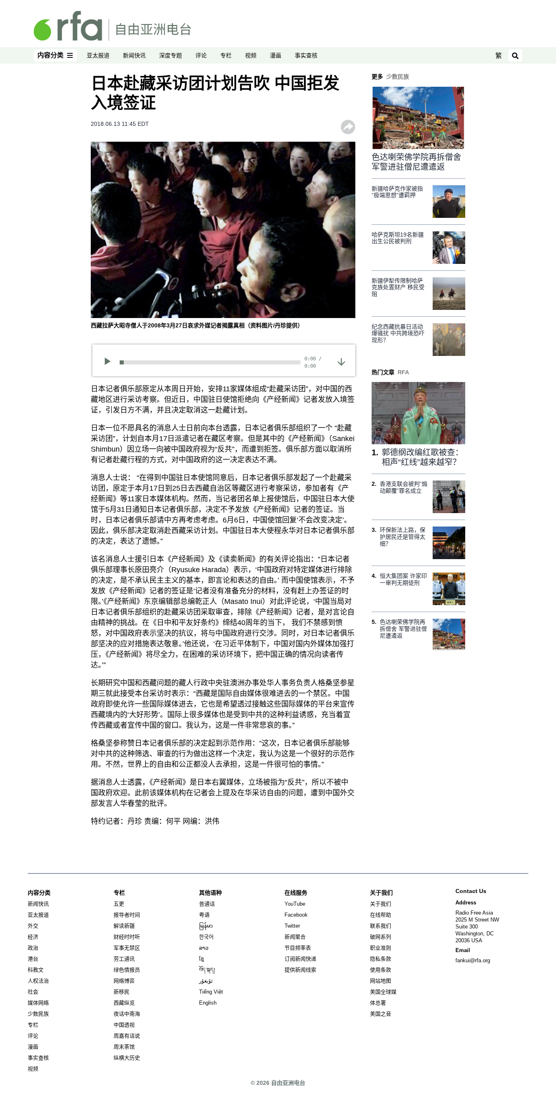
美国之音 (380, 1014)
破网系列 (380, 937)
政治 (33, 948)
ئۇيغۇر (206, 981)
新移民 (121, 992)
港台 (33, 959)
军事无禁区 (127, 948)
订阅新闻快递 (300, 959)
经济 (33, 937)
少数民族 (38, 1014)
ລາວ (203, 948)
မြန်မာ (206, 926)
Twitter (292, 926)
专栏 (226, 55)
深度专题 (170, 55)
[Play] (110, 362)
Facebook (296, 915)
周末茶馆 (124, 1047)
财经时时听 (127, 937)
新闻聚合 (295, 937)
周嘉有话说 (127, 1036)
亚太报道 (98, 55)
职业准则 (380, 948)
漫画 (275, 55)
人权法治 (38, 981)
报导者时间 (127, 915)
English (208, 1003)
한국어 (206, 937)
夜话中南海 (127, 1014)
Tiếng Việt (211, 992)
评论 (201, 55)
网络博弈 (124, 981)
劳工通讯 (124, 959)
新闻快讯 (134, 55)
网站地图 (380, 981)
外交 (33, 926)
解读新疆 (124, 926)
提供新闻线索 (300, 970)
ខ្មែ (201, 959)
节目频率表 (298, 948)
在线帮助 (380, 915)
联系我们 (380, 926)
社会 (33, 992)
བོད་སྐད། (207, 970)
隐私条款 (380, 959)
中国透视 (124, 1025)
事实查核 (306, 55)
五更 (119, 904)
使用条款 (380, 970)
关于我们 (380, 904)
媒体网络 (38, 1003)
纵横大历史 (127, 1058)
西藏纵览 (124, 1003)
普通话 (207, 904)
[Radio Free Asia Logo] (112, 25)
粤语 (204, 915)
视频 (250, 55)
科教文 (36, 970)
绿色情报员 (127, 970)
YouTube (295, 904)
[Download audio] (341, 361)
